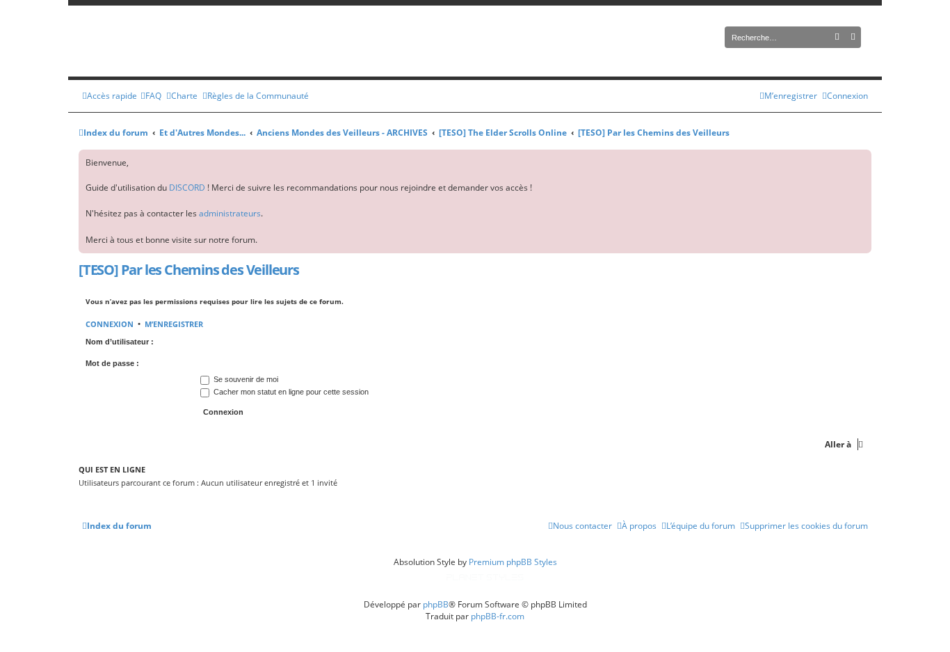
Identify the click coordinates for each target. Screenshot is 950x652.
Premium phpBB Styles (513, 562)
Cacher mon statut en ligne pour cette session (290, 392)
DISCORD (187, 187)
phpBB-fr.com (497, 616)
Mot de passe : (112, 363)
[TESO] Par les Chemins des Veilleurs (189, 269)
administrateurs (230, 213)
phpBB (436, 604)
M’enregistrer (174, 324)
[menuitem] (150, 96)
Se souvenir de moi (244, 379)
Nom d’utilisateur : (120, 341)
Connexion (110, 324)
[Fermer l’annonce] (860, 161)
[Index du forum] (224, 41)
